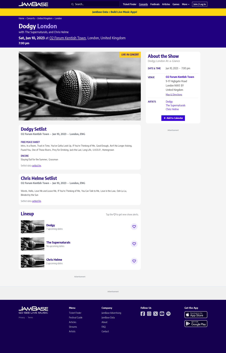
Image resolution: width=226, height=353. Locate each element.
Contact (105, 331)
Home (21, 18)
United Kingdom (44, 18)
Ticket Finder (75, 312)
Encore (25, 156)
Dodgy (169, 101)
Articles (72, 322)
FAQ (104, 326)
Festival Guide (75, 317)
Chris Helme (172, 109)
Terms (30, 317)
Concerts (31, 18)
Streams (73, 326)
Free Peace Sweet (30, 142)
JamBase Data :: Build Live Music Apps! (114, 12)
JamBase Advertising (111, 312)
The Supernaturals (175, 105)
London (58, 18)
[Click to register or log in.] (134, 226)
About (104, 322)
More (185, 4)
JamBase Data (108, 317)
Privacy (22, 317)
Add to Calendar (175, 118)
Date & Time (154, 68)
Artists (152, 102)
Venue (151, 77)
